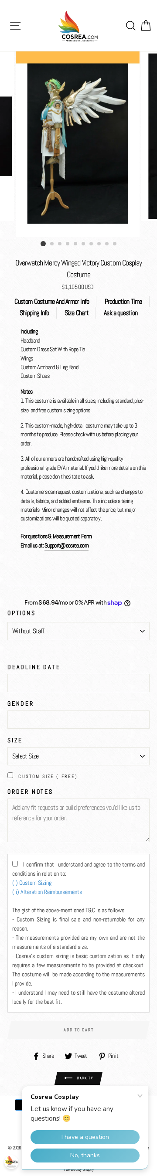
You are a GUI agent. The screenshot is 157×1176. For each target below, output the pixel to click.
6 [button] (84, 244)
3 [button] (60, 244)
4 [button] (68, 244)
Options (21, 613)
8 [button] (99, 244)
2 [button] (52, 244)
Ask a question (120, 312)
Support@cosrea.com (66, 545)
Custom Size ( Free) (48, 776)
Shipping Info (34, 312)
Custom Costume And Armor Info (51, 301)
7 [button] (91, 244)
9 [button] (107, 244)
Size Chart (77, 312)
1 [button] (43, 243)
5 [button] (76, 244)
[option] (78, 144)
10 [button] (115, 244)
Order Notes (30, 791)
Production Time (123, 301)
